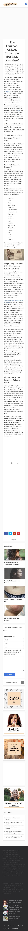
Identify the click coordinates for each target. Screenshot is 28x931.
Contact (22, 925)
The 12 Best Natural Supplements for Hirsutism (14, 918)
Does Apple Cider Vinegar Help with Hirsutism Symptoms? (14, 832)
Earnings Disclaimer (8, 925)
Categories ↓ (14, 539)
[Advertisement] (14, 22)
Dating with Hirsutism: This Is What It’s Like (15, 901)
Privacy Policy (17, 925)
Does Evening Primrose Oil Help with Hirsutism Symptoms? (14, 836)
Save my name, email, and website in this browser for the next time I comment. (13, 652)
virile (18, 111)
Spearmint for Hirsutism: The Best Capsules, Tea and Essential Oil (16, 907)
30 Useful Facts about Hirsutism (15, 912)
